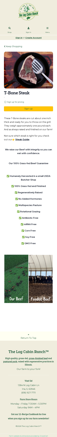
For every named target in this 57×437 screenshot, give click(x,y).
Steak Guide (22, 139)
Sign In (28, 32)
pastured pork (10, 361)
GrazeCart (44, 436)
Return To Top (28, 338)
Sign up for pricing (15, 102)
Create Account (33, 38)
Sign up (28, 108)
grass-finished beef (38, 358)
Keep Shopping (13, 46)
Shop (10, 32)
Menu (47, 32)
